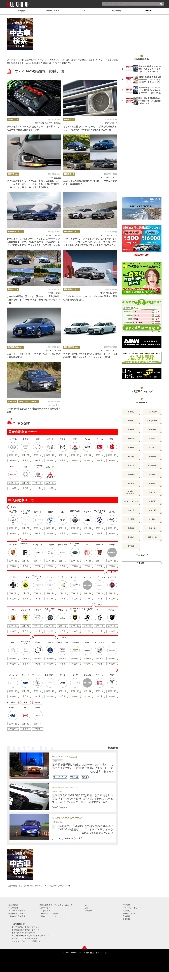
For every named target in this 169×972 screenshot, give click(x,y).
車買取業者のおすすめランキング (25, 930)
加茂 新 (152, 510)
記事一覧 (13, 455)
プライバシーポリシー (132, 908)
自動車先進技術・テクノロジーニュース (56, 905)
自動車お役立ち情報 (16, 916)
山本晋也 (57, 293)
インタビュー (44, 911)
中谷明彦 (131, 412)
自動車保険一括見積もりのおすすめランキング (31, 936)
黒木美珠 (131, 537)
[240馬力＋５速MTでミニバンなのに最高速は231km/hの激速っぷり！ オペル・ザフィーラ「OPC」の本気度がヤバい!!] (29, 827)
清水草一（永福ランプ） (131, 492)
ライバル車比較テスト (17, 911)
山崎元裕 (131, 439)
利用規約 (126, 911)
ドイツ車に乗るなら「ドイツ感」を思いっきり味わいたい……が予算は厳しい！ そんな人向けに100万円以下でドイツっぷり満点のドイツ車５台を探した (33, 184)
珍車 (78, 838)
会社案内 (126, 905)
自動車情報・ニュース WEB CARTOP (23, 886)
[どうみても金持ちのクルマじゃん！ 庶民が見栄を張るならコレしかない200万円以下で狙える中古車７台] (90, 98)
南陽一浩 (152, 456)
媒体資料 (126, 919)
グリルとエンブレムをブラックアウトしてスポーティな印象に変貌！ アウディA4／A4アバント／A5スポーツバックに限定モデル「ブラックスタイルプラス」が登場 (33, 242)
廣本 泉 (131, 465)
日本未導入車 (68, 838)
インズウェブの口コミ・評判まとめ (26, 941)
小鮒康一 (131, 474)
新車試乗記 (12, 401)
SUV (55, 808)
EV (85, 905)
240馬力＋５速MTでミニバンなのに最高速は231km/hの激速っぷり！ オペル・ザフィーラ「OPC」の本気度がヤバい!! (85, 829)
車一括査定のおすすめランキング (25, 927)
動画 (86, 908)
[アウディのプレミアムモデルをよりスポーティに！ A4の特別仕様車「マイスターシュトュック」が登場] (90, 325)
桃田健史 (152, 474)
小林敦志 (131, 448)
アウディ (61, 886)
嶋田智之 (131, 421)
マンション (74, 777)
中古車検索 (13, 908)
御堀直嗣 (152, 430)
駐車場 (84, 777)
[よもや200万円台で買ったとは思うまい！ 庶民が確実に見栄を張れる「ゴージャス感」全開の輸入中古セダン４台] (34, 268)
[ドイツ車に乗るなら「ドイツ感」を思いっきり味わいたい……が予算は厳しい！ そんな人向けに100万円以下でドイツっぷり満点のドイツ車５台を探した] (34, 152)
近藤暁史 (152, 483)
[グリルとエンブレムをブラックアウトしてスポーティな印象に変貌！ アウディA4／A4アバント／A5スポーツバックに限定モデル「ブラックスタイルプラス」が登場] (34, 210)
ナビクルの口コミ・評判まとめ (24, 938)
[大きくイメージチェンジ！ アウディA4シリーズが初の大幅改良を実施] (34, 325)
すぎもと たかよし (131, 501)
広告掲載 (126, 916)
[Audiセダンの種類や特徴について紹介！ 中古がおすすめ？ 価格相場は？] (90, 152)
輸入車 (53, 886)
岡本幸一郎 (152, 537)
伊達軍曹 (57, 178)
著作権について (129, 913)
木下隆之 (131, 546)
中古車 (13, 460)
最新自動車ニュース (15, 232)
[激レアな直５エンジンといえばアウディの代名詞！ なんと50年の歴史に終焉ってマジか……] (34, 98)
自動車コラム (13, 119)
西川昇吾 (131, 519)
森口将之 (152, 448)
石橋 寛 (73, 757)
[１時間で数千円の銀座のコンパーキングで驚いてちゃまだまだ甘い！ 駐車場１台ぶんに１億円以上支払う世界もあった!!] (29, 765)
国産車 (62, 808)
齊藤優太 (131, 528)
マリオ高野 (152, 412)
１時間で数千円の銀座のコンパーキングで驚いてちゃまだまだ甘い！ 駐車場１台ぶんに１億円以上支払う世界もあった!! (82, 768)
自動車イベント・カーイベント (52, 916)
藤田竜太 (131, 483)
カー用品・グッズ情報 (48, 913)
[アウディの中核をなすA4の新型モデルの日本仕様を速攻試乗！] (34, 380)
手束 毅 (152, 528)
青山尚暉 (131, 456)
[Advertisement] (141, 153)
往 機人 (152, 519)
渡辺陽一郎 (152, 465)
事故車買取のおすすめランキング (25, 933)
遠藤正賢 (152, 501)
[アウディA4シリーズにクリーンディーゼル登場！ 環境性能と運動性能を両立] (90, 268)
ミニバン (56, 838)
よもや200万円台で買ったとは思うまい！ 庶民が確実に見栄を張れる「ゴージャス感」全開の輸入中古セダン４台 (33, 299)
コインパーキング (60, 777)
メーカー (44, 886)
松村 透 (113, 123)
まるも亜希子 (152, 421)
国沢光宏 (34, 401)
